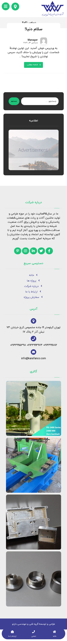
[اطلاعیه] (34, 150)
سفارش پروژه (31, 297)
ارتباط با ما (31, 292)
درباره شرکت (31, 286)
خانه (31, 275)
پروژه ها (31, 281)
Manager (33, 40)
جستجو (14, 101)
